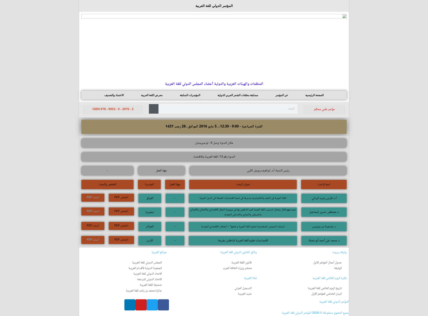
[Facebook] (163, 304)
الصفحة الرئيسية (314, 95)
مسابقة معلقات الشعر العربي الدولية (238, 95)
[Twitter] (152, 304)
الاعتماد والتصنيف (114, 95)
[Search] (153, 109)
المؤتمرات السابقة (190, 95)
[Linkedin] (130, 304)
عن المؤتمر (282, 95)
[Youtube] (141, 304)
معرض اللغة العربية (152, 95)
